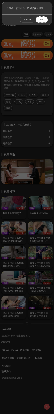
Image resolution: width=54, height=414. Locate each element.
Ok (41, 19)
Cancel (27, 19)
